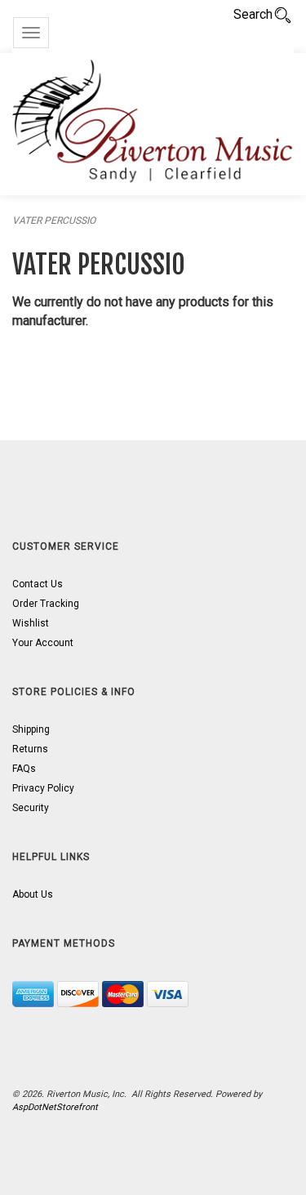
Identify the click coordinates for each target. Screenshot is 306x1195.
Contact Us (37, 584)
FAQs (24, 768)
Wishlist (30, 623)
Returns (30, 749)
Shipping (31, 729)
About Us (32, 894)
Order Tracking (45, 603)
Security (30, 808)
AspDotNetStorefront (55, 1107)
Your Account (42, 643)
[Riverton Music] (153, 124)
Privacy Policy (43, 788)
